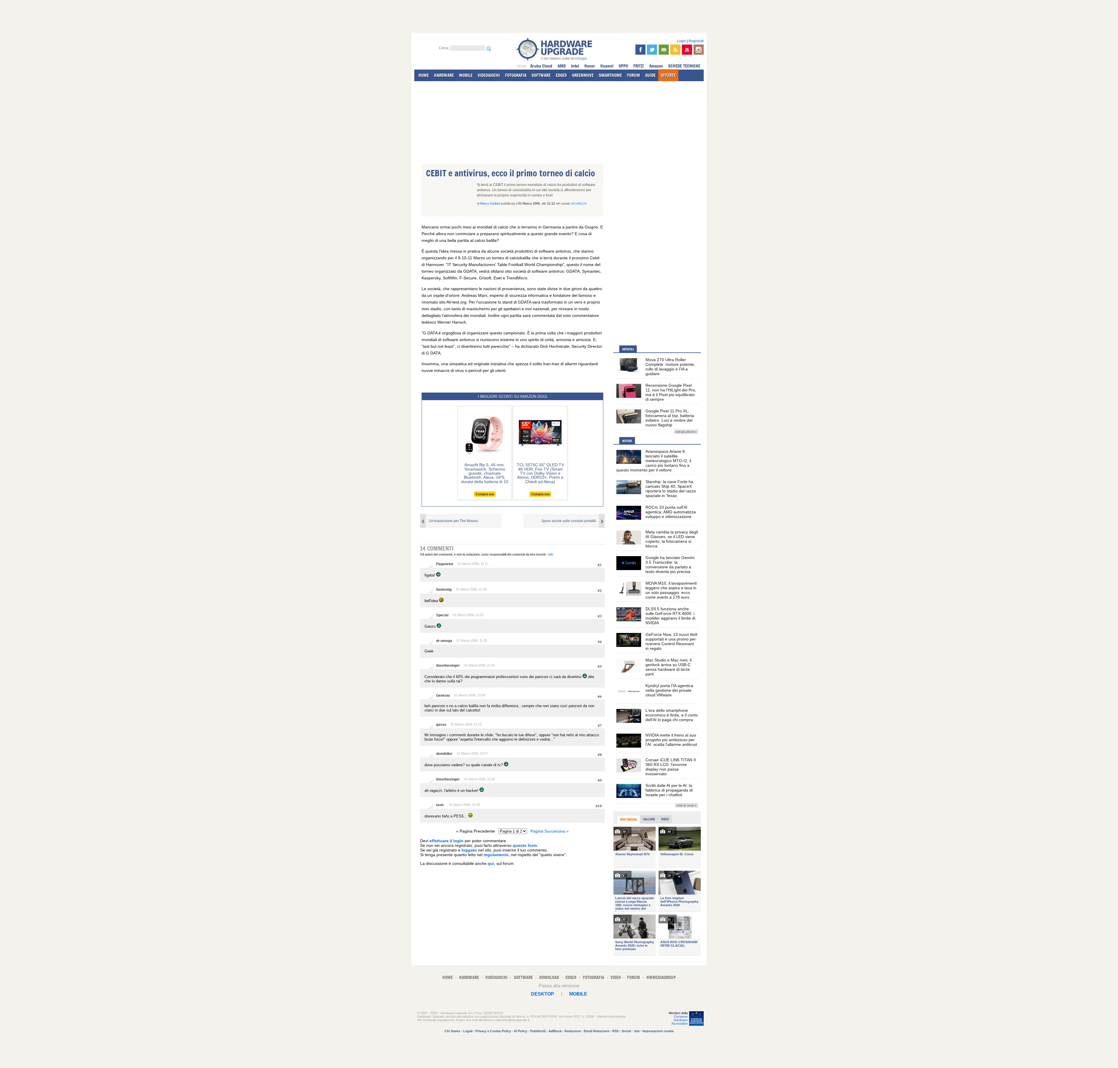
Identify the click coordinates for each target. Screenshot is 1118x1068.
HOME (423, 75)
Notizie (627, 441)
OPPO (623, 66)
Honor (589, 66)
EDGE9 (561, 75)
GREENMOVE (583, 75)
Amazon (656, 66)
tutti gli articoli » (686, 431)
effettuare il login (446, 840)
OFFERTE (668, 75)
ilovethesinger (448, 665)
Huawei (606, 66)
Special (442, 615)
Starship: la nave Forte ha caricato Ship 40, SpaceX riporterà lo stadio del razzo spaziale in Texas (670, 488)
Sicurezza (579, 203)
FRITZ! (638, 66)
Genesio (443, 695)
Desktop (542, 993)
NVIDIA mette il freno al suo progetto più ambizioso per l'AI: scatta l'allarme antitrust (671, 740)
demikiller (444, 754)
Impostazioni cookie (658, 1031)
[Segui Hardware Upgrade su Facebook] (640, 50)
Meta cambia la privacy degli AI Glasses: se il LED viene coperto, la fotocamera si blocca (671, 539)
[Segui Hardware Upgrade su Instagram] (699, 50)
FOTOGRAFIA (515, 75)
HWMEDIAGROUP (661, 977)
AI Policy (520, 1031)
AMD (562, 66)
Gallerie (649, 819)
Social (626, 1031)
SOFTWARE (541, 75)
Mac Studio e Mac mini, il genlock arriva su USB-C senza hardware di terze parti (668, 667)
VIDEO (616, 977)
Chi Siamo (452, 1031)
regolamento (496, 854)
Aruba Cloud (541, 66)
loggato (469, 850)
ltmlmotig (444, 590)
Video (665, 819)
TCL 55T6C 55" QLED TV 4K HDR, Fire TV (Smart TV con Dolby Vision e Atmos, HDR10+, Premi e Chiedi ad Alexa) (540, 473)
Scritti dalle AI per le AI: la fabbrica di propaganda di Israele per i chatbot (669, 790)
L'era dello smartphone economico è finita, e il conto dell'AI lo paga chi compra (671, 715)
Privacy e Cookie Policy (493, 1031)
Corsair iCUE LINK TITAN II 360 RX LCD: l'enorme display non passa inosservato (670, 766)
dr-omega (444, 641)
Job (637, 1031)
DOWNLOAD (549, 977)
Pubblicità (538, 1031)
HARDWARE (444, 75)
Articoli (628, 349)
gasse (441, 725)
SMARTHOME (610, 75)
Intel (575, 66)
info (550, 554)
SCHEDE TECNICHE (684, 66)
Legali (468, 1031)
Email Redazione (596, 1031)
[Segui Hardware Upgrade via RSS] (675, 50)
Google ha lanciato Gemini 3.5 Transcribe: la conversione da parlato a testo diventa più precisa (669, 564)
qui (491, 863)
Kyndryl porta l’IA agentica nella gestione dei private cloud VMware (669, 690)
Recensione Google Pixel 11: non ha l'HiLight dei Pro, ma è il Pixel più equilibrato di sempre (670, 392)
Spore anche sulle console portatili (568, 521)
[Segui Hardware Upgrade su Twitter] (652, 50)
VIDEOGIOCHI (489, 75)
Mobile (578, 993)
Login (681, 41)
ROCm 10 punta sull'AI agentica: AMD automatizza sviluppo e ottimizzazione (670, 512)
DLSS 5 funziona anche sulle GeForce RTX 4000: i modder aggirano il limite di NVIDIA (670, 615)
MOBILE (466, 75)
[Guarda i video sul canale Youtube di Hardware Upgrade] (687, 50)
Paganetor (444, 564)
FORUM (633, 75)
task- (440, 805)
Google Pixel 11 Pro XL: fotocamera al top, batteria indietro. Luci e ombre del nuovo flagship (669, 418)
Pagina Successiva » (549, 831)
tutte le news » (686, 805)
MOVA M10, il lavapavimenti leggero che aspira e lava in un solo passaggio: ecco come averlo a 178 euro (671, 590)
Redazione (573, 1031)
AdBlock (555, 1031)
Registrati (696, 41)
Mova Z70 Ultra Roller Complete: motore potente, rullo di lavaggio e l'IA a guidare (670, 366)
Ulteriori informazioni (611, 1016)
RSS (615, 1031)
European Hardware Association (679, 1020)
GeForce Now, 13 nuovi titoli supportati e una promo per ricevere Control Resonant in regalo (671, 641)
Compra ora (485, 494)
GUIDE (650, 75)
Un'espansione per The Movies (453, 521)
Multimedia (628, 819)
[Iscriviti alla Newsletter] (664, 50)
